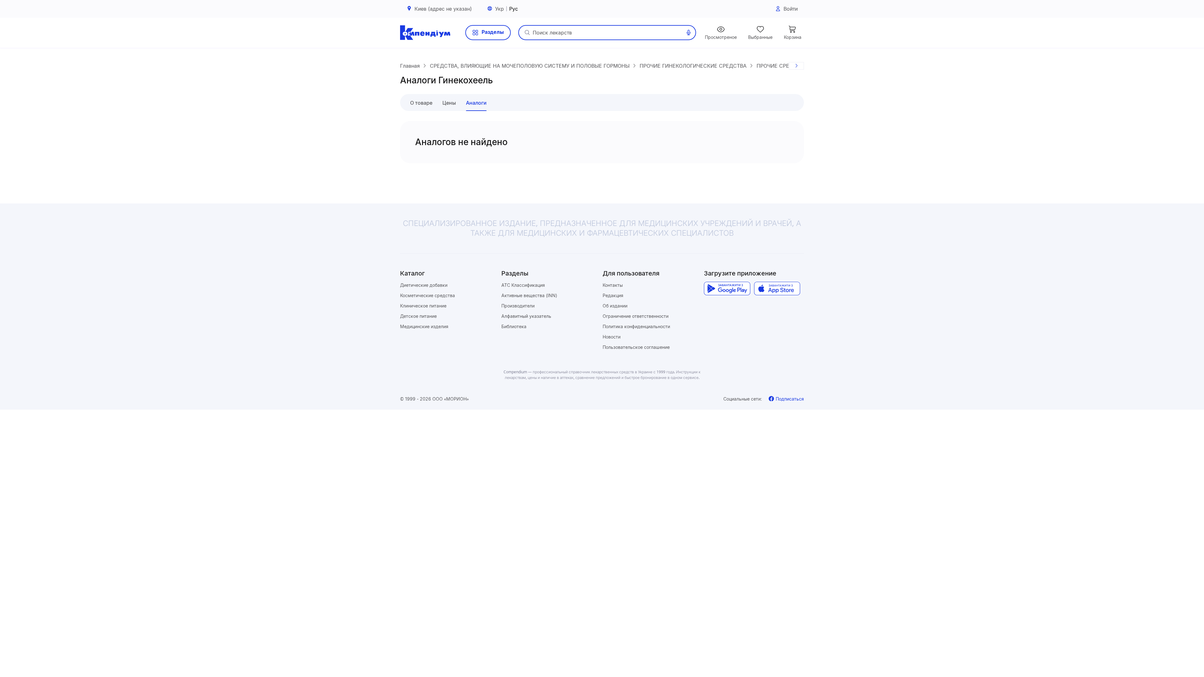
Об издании (615, 305)
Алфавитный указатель (526, 316)
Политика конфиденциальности (636, 326)
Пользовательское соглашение (636, 347)
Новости (611, 336)
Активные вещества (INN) (529, 295)
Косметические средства (427, 295)
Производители (518, 305)
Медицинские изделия (424, 326)
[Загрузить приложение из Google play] (727, 289)
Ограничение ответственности (635, 316)
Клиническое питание (423, 305)
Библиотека (513, 326)
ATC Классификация (523, 285)
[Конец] (796, 66)
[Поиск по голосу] (688, 32)
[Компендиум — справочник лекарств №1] (425, 32)
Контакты (613, 285)
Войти (791, 9)
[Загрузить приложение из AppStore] (777, 289)
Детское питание (418, 316)
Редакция (613, 295)
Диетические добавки (423, 285)
